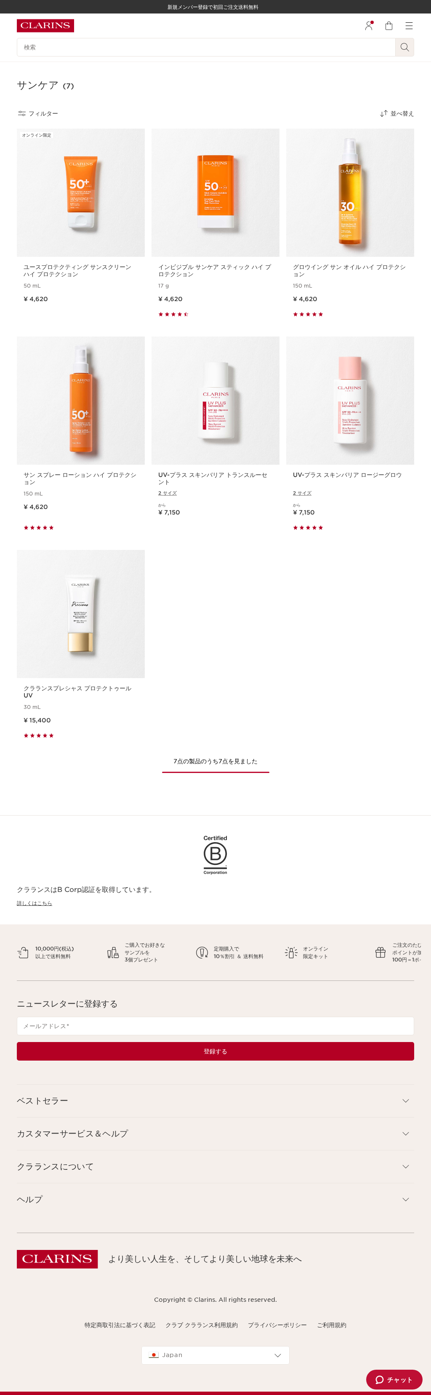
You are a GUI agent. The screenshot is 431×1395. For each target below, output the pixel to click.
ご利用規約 (331, 1332)
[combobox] (215, 1363)
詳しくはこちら (34, 903)
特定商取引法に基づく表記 (120, 1332)
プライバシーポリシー (277, 1332)
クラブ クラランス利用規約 (201, 1332)
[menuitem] (369, 26)
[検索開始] (405, 47)
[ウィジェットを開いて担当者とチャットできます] (394, 1380)
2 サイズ (167, 493)
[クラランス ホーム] (45, 26)
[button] (215, 1108)
